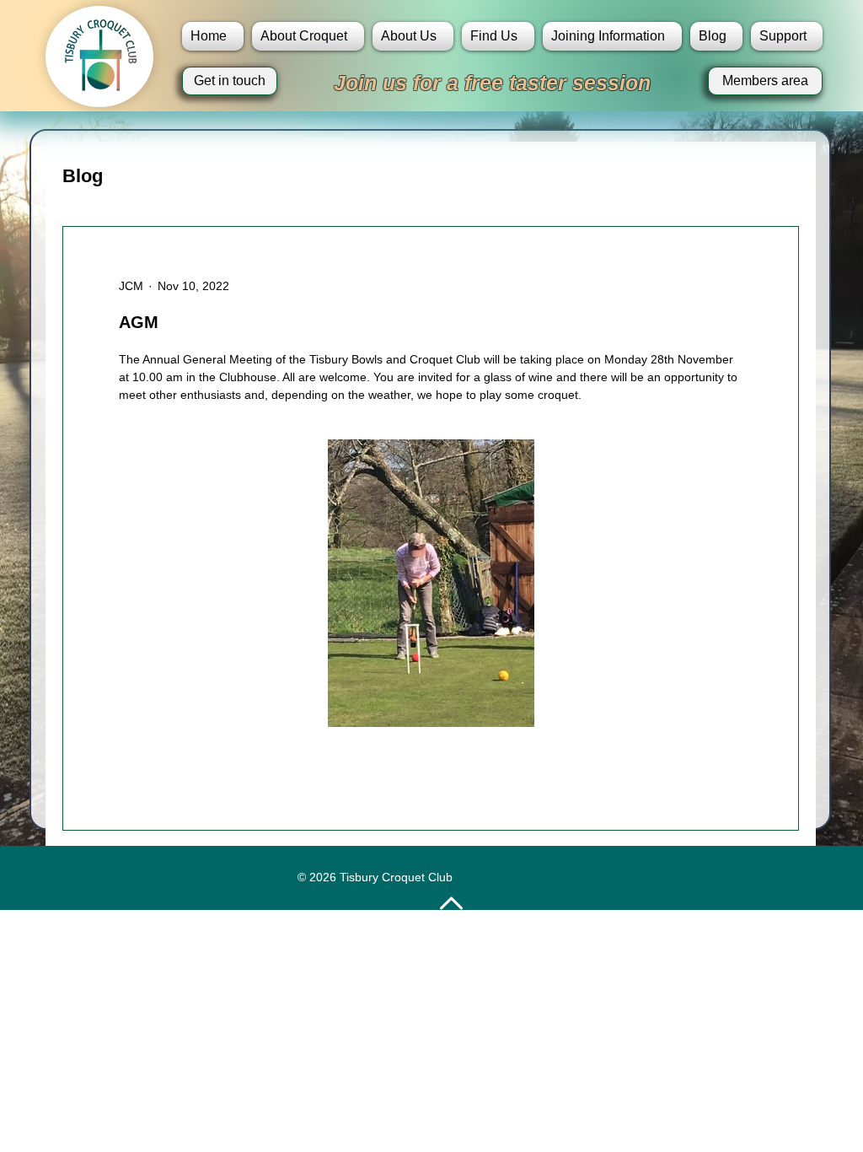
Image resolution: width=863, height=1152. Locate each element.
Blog (82, 175)
